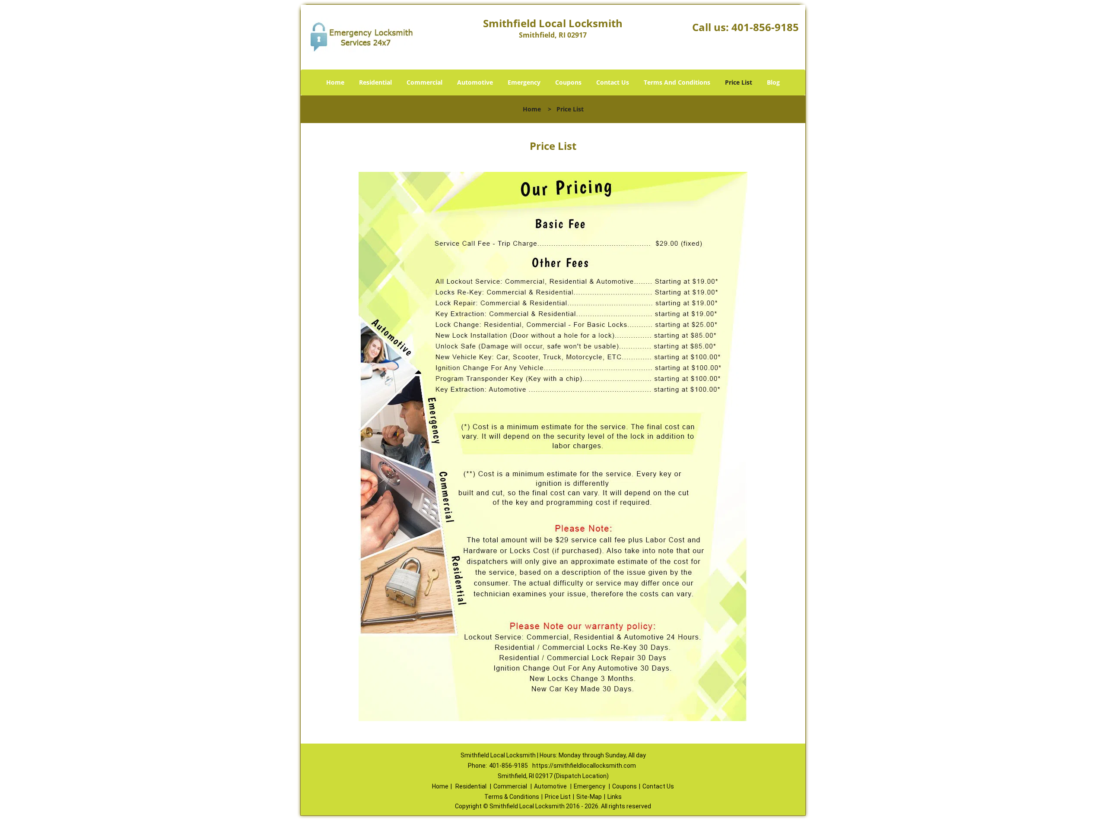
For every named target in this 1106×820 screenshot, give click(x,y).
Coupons (568, 82)
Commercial (424, 82)
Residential (375, 82)
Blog (773, 82)
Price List (738, 82)
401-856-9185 (765, 27)
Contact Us (612, 82)
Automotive (475, 82)
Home (335, 82)
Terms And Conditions (677, 82)
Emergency (524, 82)
